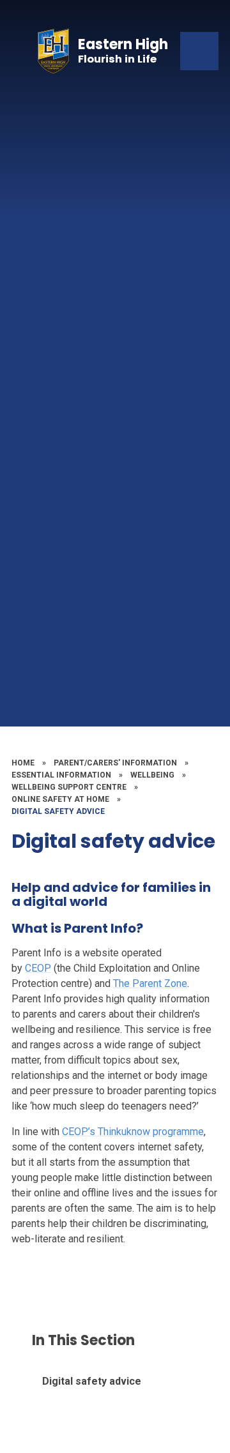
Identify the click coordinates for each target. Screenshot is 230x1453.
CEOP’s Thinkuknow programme (133, 1132)
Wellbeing (152, 775)
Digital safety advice (58, 811)
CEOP (38, 968)
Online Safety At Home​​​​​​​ (60, 799)
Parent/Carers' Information (115, 762)
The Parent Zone (150, 983)
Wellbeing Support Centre (69, 787)
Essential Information (61, 775)
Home (23, 762)
